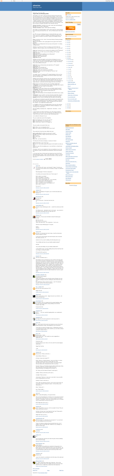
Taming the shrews (69, 131)
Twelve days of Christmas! (73, 95)
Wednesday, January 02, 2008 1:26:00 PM (42, 194)
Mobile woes (68, 134)
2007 (68, 104)
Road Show (68, 163)
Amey (37, 322)
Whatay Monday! (71, 93)
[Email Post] (44, 159)
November (70, 61)
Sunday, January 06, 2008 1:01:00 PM (42, 416)
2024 (68, 40)
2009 (68, 56)
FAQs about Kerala (69, 139)
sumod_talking (38, 205)
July (69, 69)
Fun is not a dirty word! (72, 98)
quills (37, 393)
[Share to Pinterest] (51, 159)
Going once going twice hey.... (71, 161)
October (69, 63)
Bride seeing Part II (69, 174)
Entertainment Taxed (70, 170)
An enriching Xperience (70, 158)
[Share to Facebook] (49, 159)
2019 (68, 42)
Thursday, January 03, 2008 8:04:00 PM (42, 308)
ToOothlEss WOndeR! (40, 274)
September (70, 65)
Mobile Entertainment (70, 127)
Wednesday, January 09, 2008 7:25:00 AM (42, 432)
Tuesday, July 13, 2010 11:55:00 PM (41, 466)
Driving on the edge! (71, 91)
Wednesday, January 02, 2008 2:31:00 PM (42, 229)
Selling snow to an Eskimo (71, 149)
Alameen (37, 215)
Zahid (37, 165)
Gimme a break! (69, 147)
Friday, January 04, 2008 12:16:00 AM (42, 320)
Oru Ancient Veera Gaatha (71, 168)
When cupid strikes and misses (72, 156)
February (70, 78)
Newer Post (35, 470)
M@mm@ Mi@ (39, 461)
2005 (68, 107)
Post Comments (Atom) (42, 472)
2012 (68, 50)
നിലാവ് (37, 294)
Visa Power (68, 154)
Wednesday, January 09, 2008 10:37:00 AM (42, 441)
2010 (68, 54)
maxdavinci (38, 453)
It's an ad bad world (71, 97)
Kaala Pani (68, 141)
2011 (68, 52)
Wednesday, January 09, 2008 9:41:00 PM (42, 458)
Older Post (61, 470)
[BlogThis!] (47, 159)
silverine (36, 6)
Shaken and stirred (71, 82)
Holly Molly (68, 129)
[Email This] (46, 159)
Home (48, 470)
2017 (68, 44)
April (69, 75)
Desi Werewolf (68, 136)
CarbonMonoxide (39, 418)
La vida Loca (38, 429)
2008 (68, 58)
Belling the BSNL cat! (72, 84)
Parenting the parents (70, 153)
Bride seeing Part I (69, 176)
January (69, 80)
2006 (68, 106)
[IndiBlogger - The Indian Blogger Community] (70, 29)
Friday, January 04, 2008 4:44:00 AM (41, 331)
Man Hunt (67, 159)
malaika (37, 434)
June (69, 71)
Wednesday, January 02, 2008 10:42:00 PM (42, 284)
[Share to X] (48, 159)
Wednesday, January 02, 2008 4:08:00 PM (42, 253)
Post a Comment (36, 468)
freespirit (37, 256)
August (69, 67)
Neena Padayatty (39, 443)
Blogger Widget (74, 36)
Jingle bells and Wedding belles (74, 100)
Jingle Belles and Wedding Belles (72, 146)
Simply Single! (68, 132)
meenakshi (38, 310)
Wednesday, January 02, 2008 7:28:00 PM (42, 272)
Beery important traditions (70, 165)
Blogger (75, 185)
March (69, 76)
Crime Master (38, 300)
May (69, 73)
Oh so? (69, 86)
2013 (68, 48)
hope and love (38, 196)
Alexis (37, 333)
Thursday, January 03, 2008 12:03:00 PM (42, 298)
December (70, 59)
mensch (37, 231)
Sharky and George (69, 151)
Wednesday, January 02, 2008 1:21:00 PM (42, 187)
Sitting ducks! (68, 138)
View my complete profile (70, 19)
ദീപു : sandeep (39, 286)
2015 (68, 46)
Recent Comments (69, 36)
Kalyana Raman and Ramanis (71, 166)
